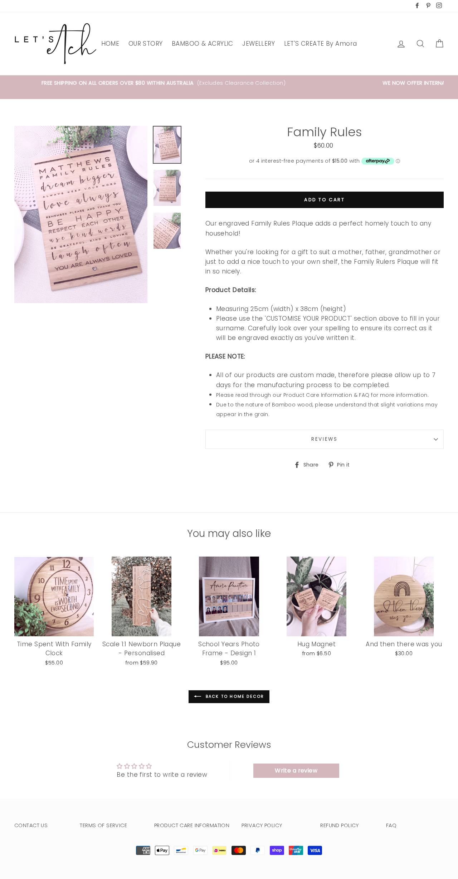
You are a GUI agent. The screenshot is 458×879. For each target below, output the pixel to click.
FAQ (391, 825)
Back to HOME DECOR (234, 696)
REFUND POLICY (339, 825)
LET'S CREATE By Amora (320, 43)
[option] (229, 87)
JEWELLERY (258, 43)
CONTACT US (31, 825)
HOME (110, 43)
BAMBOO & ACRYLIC (202, 43)
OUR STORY (145, 43)
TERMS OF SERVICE (103, 825)
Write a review (296, 770)
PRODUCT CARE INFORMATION (191, 825)
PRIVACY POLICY (262, 825)
